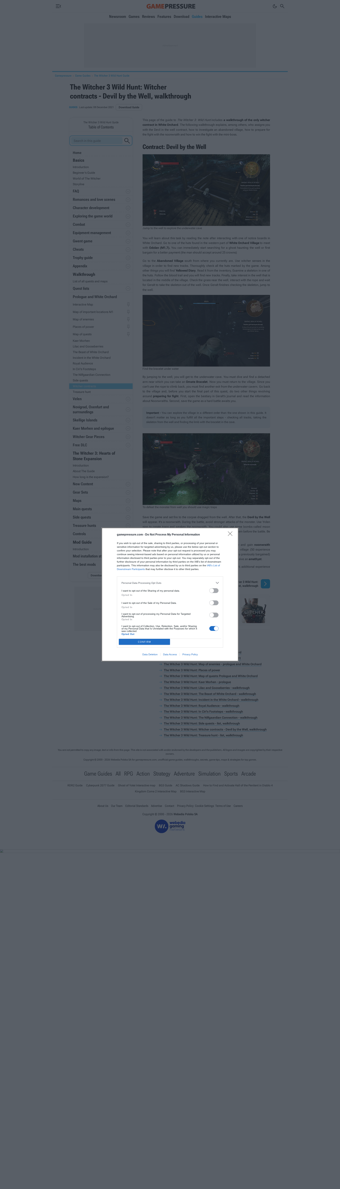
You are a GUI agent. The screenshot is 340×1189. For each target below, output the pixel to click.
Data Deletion (150, 654)
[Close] (231, 534)
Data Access (170, 654)
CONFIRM (144, 642)
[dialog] (170, 594)
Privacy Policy (190, 654)
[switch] (214, 590)
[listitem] (170, 583)
